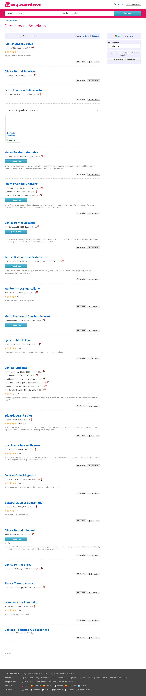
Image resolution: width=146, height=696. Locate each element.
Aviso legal (52, 682)
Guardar (82, 62)
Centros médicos (58, 677)
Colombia (37, 686)
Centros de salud (86, 677)
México (60, 686)
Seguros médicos (42, 677)
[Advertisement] (124, 99)
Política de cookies (66, 682)
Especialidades (27, 677)
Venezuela (72, 686)
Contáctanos (41, 682)
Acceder (121, 4)
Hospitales (72, 677)
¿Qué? (10, 13)
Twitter (47, 690)
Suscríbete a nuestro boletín (79, 690)
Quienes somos (27, 682)
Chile (27, 686)
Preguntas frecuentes (118, 677)
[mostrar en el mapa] (33, 48)
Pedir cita (17, 161)
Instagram (59, 690)
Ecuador (49, 686)
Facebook (36, 690)
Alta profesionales (133, 4)
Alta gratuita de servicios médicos (34, 673)
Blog (26, 690)
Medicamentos (101, 677)
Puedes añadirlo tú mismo (124, 59)
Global (83, 686)
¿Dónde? (65, 13)
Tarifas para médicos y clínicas (62, 673)
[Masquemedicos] (23, 7)
